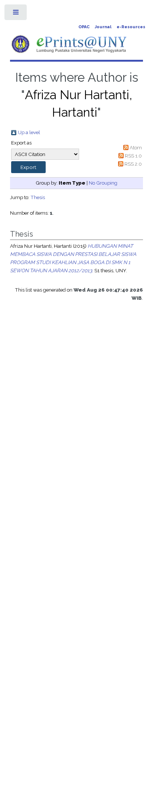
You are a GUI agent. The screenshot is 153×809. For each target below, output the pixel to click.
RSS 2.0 (133, 164)
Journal (103, 27)
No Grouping (103, 183)
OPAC (83, 27)
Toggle (16, 14)
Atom (136, 147)
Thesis (37, 197)
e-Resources (131, 27)
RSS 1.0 (133, 156)
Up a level (29, 132)
